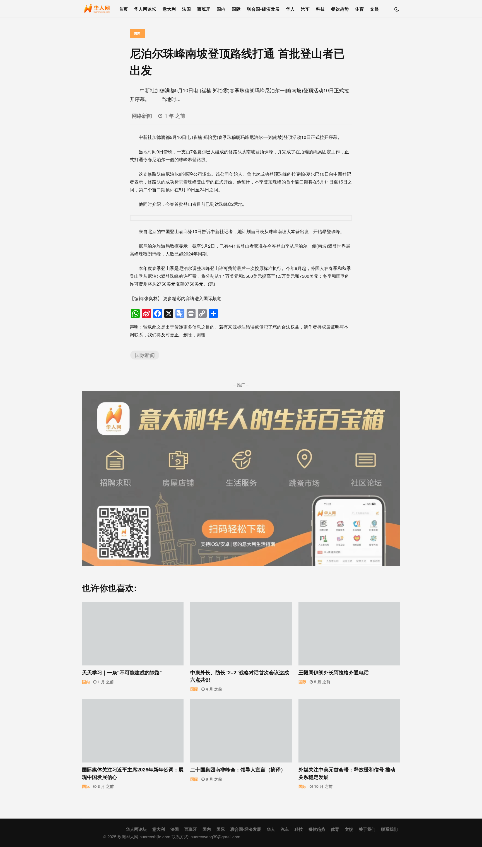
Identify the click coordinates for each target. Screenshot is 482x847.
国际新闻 (145, 354)
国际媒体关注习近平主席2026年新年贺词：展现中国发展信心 (133, 731)
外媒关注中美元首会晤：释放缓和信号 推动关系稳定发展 (349, 731)
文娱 (374, 9)
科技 (320, 9)
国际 (236, 9)
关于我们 (367, 829)
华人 (290, 9)
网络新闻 (142, 115)
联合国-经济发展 (263, 9)
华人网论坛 (145, 9)
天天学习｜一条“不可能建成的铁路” (133, 633)
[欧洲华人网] (97, 10)
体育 (359, 9)
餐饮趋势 (340, 9)
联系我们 (389, 829)
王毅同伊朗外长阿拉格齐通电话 (349, 633)
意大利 (169, 9)
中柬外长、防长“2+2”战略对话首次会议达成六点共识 (241, 633)
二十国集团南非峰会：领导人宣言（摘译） (241, 731)
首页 (123, 9)
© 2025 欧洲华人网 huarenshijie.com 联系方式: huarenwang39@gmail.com (171, 836)
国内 (221, 9)
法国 (186, 9)
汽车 (305, 9)
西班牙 (204, 9)
